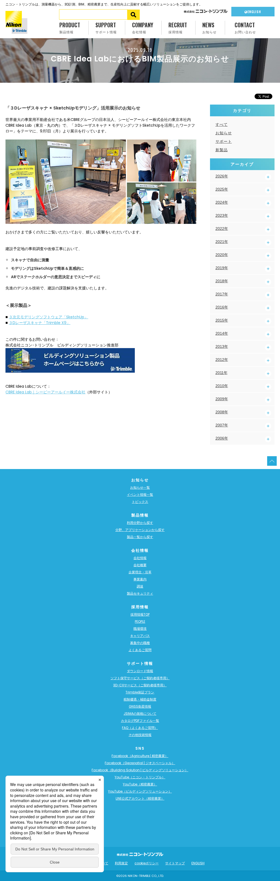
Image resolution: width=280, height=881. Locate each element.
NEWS (209, 27)
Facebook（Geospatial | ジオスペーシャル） (140, 763)
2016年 (221, 307)
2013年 (221, 346)
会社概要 (140, 565)
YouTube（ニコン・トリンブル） (140, 777)
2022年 (221, 228)
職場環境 (140, 628)
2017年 (221, 294)
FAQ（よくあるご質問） (140, 727)
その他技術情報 (140, 734)
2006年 (221, 438)
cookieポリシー (147, 863)
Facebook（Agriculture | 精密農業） (140, 756)
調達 (140, 586)
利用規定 (121, 863)
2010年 (221, 386)
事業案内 (140, 579)
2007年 (221, 425)
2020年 (221, 255)
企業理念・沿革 (140, 572)
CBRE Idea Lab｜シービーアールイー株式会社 (45, 392)
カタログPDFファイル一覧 (140, 720)
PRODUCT (69, 27)
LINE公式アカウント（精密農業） (140, 798)
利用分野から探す (140, 522)
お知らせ (223, 133)
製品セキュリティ (140, 593)
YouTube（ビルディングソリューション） (140, 791)
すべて (221, 124)
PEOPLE (140, 621)
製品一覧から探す (140, 537)
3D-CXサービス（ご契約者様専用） (140, 685)
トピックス (140, 501)
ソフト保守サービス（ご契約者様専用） (140, 678)
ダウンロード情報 (140, 671)
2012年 (221, 359)
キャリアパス (140, 635)
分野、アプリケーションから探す (140, 529)
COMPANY (142, 27)
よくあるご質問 (140, 650)
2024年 (221, 202)
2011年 (221, 372)
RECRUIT (177, 27)
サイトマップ (175, 863)
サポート (223, 141)
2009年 (221, 399)
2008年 (221, 412)
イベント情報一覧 (140, 494)
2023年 (221, 215)
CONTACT (245, 27)
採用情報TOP (140, 614)
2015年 (221, 320)
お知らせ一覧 (140, 487)
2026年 (221, 176)
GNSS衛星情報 (140, 706)
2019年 (221, 268)
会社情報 (140, 558)
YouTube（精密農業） (140, 784)
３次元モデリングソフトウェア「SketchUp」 (48, 317)
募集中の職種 (140, 642)
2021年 (221, 241)
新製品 (221, 150)
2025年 (221, 189)
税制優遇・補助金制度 (140, 699)
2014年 (221, 333)
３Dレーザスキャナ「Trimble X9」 (39, 322)
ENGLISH (254, 11)
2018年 (221, 281)
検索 (133, 15)
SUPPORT (106, 27)
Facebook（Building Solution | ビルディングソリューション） (140, 770)
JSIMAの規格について (140, 713)
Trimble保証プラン (140, 692)
